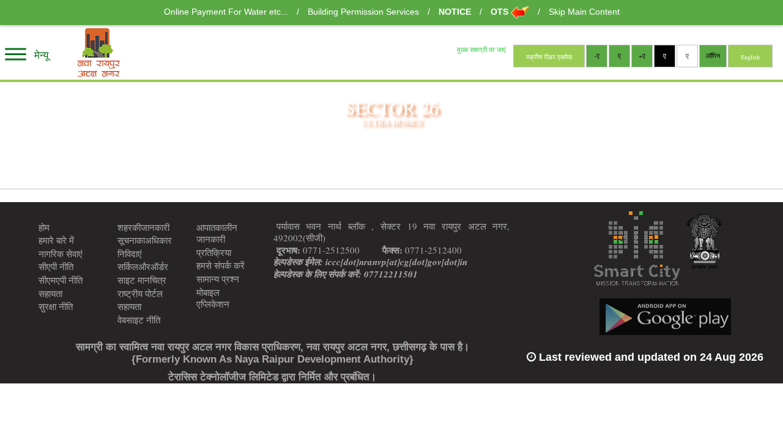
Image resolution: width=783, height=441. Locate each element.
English (750, 57)
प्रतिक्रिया (213, 252)
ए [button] (687, 55)
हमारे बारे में (56, 240)
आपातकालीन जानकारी (216, 233)
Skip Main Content (584, 12)
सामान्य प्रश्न (217, 279)
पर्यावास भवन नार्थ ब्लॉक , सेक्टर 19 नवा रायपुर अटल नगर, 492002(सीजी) (391, 232)
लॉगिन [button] (713, 55)
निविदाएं (129, 253)
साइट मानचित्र (141, 280)
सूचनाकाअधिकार (144, 240)
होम (44, 227)
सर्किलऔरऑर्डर (142, 266)
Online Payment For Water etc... (227, 12)
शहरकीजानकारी (143, 227)
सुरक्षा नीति (56, 306)
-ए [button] (596, 55)
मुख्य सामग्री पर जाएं (481, 50)
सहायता (50, 293)
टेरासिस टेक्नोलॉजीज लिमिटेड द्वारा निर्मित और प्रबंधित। (272, 377)
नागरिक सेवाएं (61, 253)
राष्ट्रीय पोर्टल (140, 293)
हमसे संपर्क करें (220, 265)
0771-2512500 (318, 250)
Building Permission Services (364, 12)
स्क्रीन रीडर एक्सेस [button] (549, 57)
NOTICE (456, 12)
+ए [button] (642, 55)
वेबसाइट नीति (138, 320)
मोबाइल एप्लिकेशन (212, 298)
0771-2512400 (422, 250)
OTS (501, 12)
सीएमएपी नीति (61, 280)
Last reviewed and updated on (649, 357)
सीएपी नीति (56, 266)
